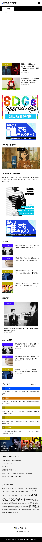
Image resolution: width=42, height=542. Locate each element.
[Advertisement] (21, 38)
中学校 (29, 500)
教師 (31, 506)
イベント (28, 491)
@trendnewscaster (8, 177)
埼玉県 (19, 503)
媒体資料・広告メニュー (9, 470)
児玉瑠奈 (6, 503)
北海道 (15, 503)
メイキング (18, 495)
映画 (3, 509)
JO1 (18, 488)
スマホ (8, 495)
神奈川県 (15, 509)
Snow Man (34, 488)
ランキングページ (33, 384)
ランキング (5, 466)
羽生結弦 (21, 509)
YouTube (12, 491)
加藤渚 (11, 503)
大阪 (22, 503)
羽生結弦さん (28, 509)
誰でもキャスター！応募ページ (11, 476)
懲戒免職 (18, 507)
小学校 (7, 506)
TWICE (7, 491)
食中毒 (12, 512)
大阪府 (26, 503)
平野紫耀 (12, 506)
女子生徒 (31, 503)
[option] (10, 444)
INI (15, 488)
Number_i (22, 488)
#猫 (34, 179)
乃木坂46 (35, 500)
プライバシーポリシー (9, 463)
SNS (3, 491)
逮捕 (8, 512)
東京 (6, 509)
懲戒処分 (26, 507)
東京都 (11, 509)
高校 (16, 512)
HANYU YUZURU (8, 488)
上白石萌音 (28, 495)
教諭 (36, 506)
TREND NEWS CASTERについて (12, 460)
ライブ (23, 495)
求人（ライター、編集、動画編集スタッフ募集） (17, 473)
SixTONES (28, 488)
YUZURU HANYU (20, 491)
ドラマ (12, 495)
